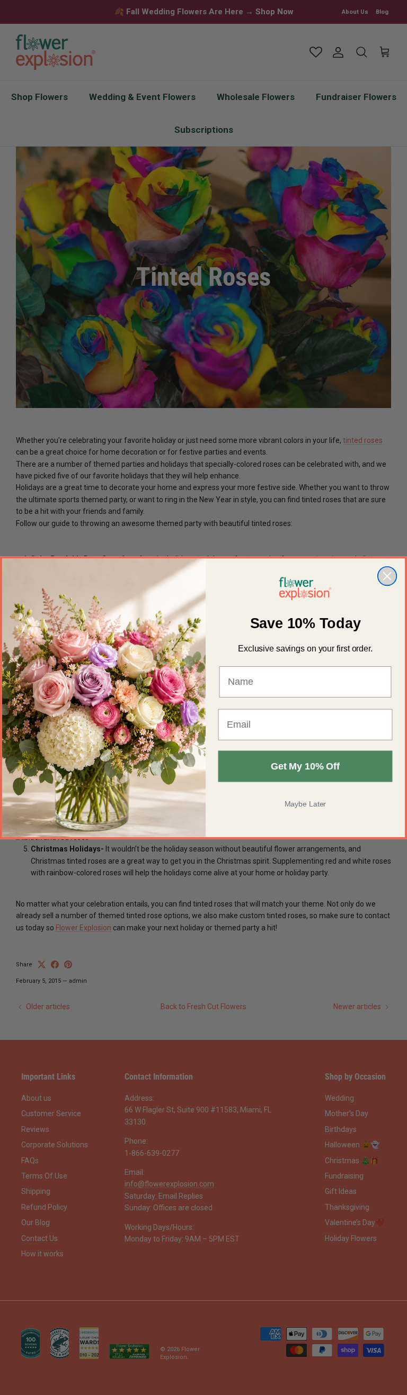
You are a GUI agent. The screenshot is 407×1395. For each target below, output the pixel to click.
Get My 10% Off (305, 766)
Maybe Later (305, 804)
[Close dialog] (387, 575)
